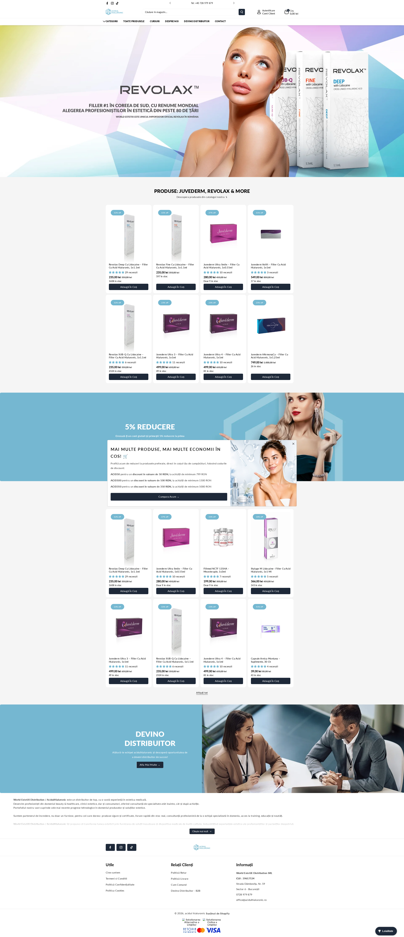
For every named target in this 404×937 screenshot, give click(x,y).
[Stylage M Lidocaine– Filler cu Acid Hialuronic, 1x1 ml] (270, 539)
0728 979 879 (244, 894)
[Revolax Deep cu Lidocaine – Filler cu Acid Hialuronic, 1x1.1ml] (128, 235)
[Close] (292, 442)
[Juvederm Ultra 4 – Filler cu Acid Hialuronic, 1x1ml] (223, 325)
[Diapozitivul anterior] (170, 3)
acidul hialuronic (195, 913)
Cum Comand (179, 884)
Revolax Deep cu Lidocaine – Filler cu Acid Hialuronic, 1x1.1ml (128, 266)
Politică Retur (179, 872)
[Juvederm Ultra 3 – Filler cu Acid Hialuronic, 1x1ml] (176, 325)
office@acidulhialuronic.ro (251, 899)
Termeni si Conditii (116, 878)
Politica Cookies (115, 890)
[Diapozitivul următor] (234, 3)
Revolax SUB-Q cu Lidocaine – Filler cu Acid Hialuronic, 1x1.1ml (127, 356)
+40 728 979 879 (204, 3)
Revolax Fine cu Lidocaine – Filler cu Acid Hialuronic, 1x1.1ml (175, 266)
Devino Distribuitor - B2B (185, 890)
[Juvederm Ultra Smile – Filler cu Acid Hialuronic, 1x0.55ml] (223, 235)
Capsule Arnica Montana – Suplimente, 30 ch (265, 660)
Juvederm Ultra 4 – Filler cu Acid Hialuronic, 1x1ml (222, 356)
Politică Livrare (179, 878)
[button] (291, 12)
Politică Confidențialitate (120, 884)
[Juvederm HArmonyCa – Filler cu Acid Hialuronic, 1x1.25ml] (270, 325)
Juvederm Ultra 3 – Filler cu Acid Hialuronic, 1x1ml (174, 356)
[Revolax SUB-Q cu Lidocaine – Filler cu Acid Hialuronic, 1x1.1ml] (128, 325)
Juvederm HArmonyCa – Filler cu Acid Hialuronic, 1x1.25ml (269, 356)
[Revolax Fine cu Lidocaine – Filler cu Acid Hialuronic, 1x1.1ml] (176, 235)
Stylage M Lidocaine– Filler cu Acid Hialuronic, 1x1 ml (270, 570)
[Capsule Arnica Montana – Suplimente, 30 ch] (270, 629)
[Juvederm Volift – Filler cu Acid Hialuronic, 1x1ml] (270, 235)
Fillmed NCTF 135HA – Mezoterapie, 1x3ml (216, 570)
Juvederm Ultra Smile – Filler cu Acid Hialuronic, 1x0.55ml (222, 266)
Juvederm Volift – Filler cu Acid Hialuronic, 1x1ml (268, 266)
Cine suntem (113, 872)
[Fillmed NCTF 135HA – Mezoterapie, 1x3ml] (223, 539)
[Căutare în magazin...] (242, 12)
